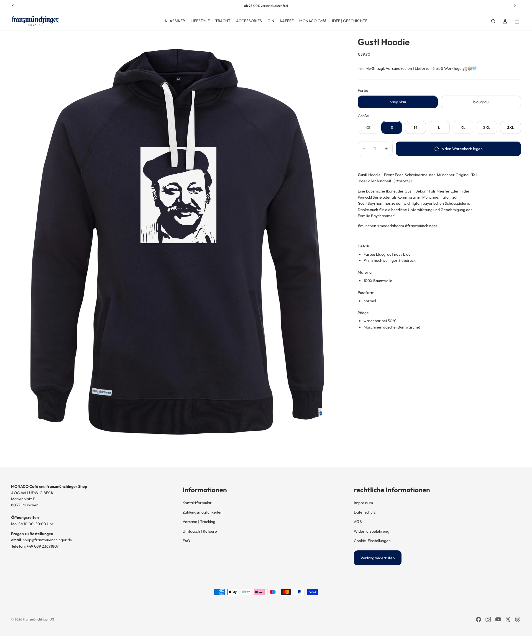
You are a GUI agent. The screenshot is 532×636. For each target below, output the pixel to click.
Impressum (363, 502)
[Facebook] (478, 619)
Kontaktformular (197, 502)
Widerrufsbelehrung (371, 531)
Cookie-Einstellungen (372, 540)
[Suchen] (493, 21)
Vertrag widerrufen (377, 557)
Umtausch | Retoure (200, 531)
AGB (358, 521)
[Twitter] (508, 619)
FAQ (186, 540)
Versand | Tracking (199, 521)
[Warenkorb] (517, 21)
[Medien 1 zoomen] (177, 248)
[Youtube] (498, 619)
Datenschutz (364, 512)
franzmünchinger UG (38, 619)
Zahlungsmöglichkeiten (202, 512)
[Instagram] (488, 619)
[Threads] (517, 619)
